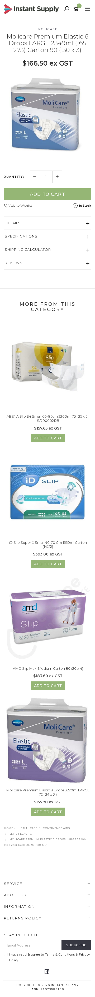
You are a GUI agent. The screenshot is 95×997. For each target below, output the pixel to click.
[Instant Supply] (32, 8)
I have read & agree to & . (49, 957)
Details (13, 223)
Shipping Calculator (28, 249)
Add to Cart (47, 194)
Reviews (13, 263)
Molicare (47, 29)
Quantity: (13, 176)
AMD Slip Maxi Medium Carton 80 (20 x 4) (48, 668)
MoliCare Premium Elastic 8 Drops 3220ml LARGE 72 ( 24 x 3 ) (47, 792)
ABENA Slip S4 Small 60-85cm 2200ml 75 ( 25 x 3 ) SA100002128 (48, 418)
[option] (47, 116)
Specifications (21, 236)
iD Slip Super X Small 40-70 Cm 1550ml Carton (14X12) (48, 544)
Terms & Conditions (60, 954)
